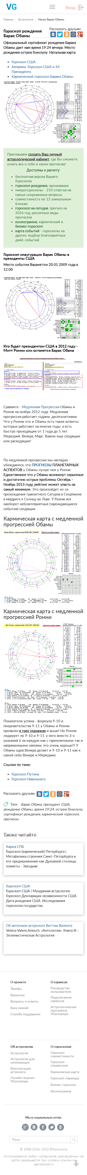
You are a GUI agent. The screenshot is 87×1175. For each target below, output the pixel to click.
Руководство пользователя (61, 989)
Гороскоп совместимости (62, 1054)
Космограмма (61, 1091)
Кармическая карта (65, 1072)
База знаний (19, 1007)
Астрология (25, 19)
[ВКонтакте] (53, 34)
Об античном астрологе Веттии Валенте (39, 925)
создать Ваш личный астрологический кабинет (34, 156)
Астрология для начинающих (22, 1060)
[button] (75, 1164)
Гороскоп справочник (59, 1063)
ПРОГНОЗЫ (42, 464)
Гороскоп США (23, 61)
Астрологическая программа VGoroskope (63, 1010)
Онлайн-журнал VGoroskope (22, 1079)
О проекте (18, 982)
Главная (8, 19)
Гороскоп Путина (25, 774)
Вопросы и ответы (24, 1001)
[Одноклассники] (66, 34)
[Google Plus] (80, 34)
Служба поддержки (25, 1014)
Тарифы (16, 988)
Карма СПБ (15, 846)
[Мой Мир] (73, 34)
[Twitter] (60, 34)
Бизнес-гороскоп (63, 1084)
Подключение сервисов (61, 999)
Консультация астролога (20, 1070)
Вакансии (17, 995)
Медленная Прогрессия (40, 406)
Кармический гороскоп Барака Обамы (42, 76)
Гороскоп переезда (65, 1078)
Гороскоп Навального (29, 779)
